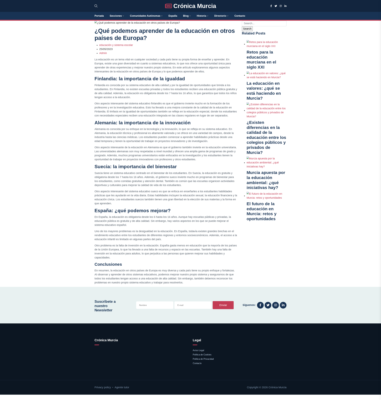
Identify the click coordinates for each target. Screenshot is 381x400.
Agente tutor (122, 387)
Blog (186, 15)
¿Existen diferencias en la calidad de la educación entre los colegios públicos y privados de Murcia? (266, 137)
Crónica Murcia (194, 6)
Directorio (220, 15)
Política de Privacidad (203, 359)
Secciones (116, 15)
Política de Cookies (202, 354)
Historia (201, 15)
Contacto (239, 15)
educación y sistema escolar (116, 45)
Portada (99, 15)
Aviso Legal (198, 350)
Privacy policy (103, 387)
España (172, 15)
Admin (103, 53)
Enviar (223, 305)
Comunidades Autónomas (145, 15)
